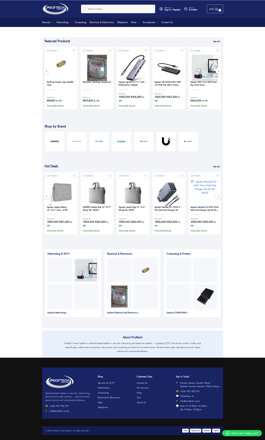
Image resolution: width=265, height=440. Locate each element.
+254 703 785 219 (59, 406)
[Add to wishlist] (74, 50)
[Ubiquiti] (166, 141)
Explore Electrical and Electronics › (123, 312)
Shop (139, 392)
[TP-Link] (99, 141)
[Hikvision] (144, 141)
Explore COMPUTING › (177, 312)
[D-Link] (121, 141)
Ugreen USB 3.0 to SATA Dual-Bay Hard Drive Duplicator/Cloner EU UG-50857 (204, 84)
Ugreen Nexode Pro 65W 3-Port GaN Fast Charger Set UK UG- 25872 (204, 209)
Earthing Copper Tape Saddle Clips (60, 83)
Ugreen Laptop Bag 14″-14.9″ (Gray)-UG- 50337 (132, 208)
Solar (100, 402)
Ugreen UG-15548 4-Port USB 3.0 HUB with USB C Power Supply (168, 84)
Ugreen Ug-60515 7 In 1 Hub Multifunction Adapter (131, 83)
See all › (217, 41)
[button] (215, 9)
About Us (141, 402)
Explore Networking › (57, 312)
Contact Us (142, 383)
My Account (143, 387)
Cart (139, 397)
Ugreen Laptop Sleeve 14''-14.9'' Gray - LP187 (57, 208)
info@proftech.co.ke (59, 411)
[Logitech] (188, 141)
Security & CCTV (106, 383)
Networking (103, 387)
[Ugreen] (55, 141)
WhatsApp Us (187, 396)
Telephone (103, 407)
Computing (103, 392)
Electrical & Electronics (109, 397)
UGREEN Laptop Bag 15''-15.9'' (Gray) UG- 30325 (97, 208)
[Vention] (77, 141)
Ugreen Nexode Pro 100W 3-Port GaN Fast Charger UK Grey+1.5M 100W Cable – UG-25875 (169, 209)
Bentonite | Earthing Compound (97, 82)
